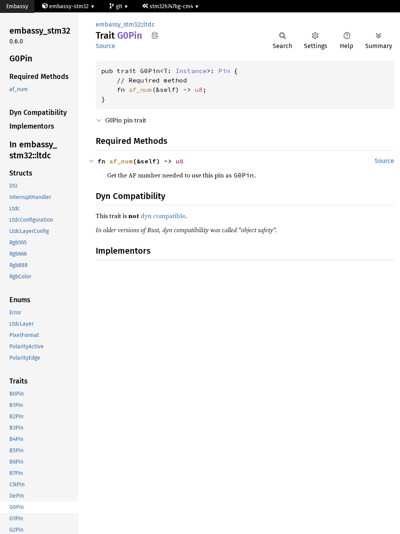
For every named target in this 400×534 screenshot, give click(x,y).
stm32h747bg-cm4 (172, 6)
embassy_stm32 (118, 24)
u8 (199, 89)
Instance (191, 71)
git (120, 6)
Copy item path (154, 35)
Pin (224, 71)
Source (105, 46)
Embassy (17, 6)
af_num (140, 89)
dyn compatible (163, 215)
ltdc (149, 24)
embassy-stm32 (69, 6)
